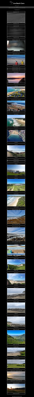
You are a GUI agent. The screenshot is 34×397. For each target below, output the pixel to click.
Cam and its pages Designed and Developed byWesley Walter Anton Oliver (17, 9)
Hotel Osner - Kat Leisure (16, 111)
